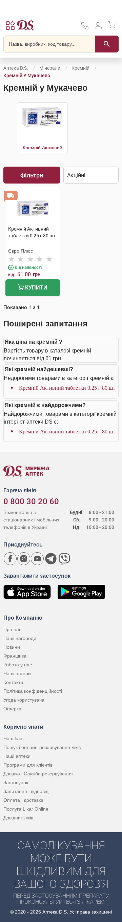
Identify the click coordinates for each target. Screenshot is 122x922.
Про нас (12, 629)
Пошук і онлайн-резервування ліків (42, 747)
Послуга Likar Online (25, 809)
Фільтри (31, 175)
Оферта (12, 708)
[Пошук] (107, 44)
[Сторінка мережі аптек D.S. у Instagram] (23, 558)
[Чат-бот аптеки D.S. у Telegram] (51, 558)
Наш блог (13, 738)
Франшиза (14, 656)
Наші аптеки (16, 756)
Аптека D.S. (15, 68)
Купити (35, 288)
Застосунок (15, 782)
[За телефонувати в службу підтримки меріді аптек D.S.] (85, 28)
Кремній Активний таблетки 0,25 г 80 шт (67, 388)
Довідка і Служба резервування (38, 773)
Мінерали (49, 68)
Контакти (13, 682)
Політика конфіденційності (32, 691)
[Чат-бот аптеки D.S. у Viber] (64, 558)
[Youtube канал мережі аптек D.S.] (37, 558)
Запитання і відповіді (26, 791)
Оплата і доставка (23, 800)
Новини (11, 647)
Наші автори (17, 673)
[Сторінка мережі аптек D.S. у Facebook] (10, 558)
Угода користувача (23, 700)
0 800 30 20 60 (31, 501)
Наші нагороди (19, 638)
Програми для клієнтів (28, 765)
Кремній (80, 68)
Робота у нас (17, 664)
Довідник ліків (18, 817)
